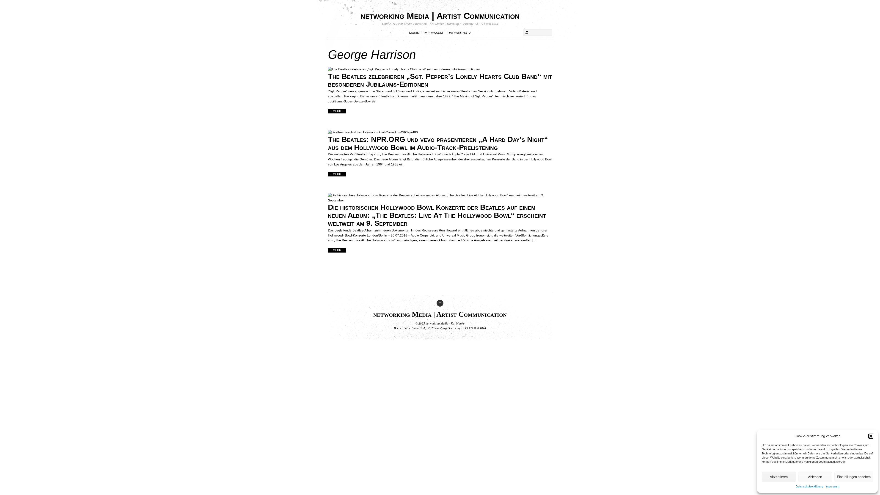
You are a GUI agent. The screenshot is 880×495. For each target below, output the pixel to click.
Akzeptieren (779, 477)
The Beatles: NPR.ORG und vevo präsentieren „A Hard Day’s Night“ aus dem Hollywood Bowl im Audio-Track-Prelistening (438, 143)
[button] (871, 436)
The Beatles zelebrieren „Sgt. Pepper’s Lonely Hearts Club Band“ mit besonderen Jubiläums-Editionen (440, 80)
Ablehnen (815, 477)
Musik (414, 33)
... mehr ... (337, 111)
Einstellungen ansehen (854, 477)
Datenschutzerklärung (809, 486)
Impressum (832, 486)
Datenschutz (459, 33)
